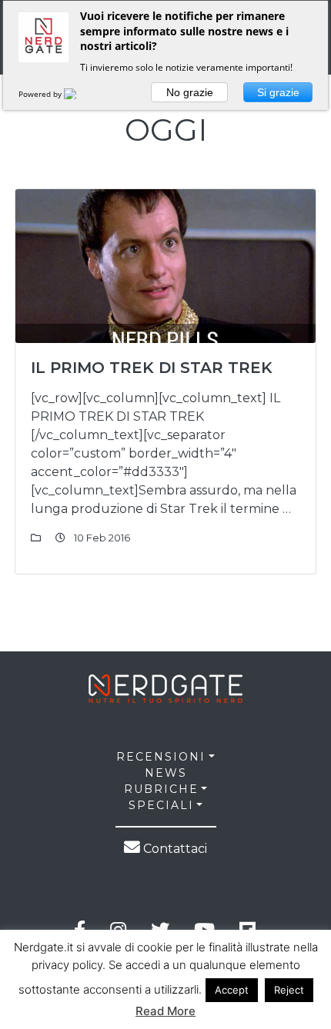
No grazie (189, 92)
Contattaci (173, 848)
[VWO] (79, 93)
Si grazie (278, 92)
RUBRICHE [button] (161, 789)
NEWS (166, 773)
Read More (165, 1011)
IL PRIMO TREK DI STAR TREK (151, 367)
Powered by (41, 93)
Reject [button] (289, 990)
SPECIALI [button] (161, 805)
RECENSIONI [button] (161, 757)
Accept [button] (232, 990)
